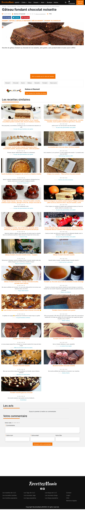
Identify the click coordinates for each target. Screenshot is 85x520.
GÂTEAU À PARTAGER (23, 21)
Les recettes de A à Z (9, 493)
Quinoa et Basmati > (12, 6)
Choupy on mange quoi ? (23, 183)
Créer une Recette (80, 2)
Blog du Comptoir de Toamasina (23, 264)
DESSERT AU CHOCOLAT (52, 21)
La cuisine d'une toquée (66, 346)
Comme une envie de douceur (65, 180)
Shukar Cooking (66, 321)
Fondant (44, 83)
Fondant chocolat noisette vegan (63, 339)
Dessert (7, 83)
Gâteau (30, 83)
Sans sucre (53, 83)
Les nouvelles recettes (9, 495)
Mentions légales (71, 501)
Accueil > (4, 6)
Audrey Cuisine (65, 373)
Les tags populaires (30, 498)
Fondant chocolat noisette (21, 339)
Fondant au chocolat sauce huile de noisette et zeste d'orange (63, 282)
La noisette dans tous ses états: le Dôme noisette (63, 147)
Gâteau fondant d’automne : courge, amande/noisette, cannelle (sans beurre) (21, 282)
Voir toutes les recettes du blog (36, 93)
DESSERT (5, 21)
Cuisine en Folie (23, 237)
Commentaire (10, 426)
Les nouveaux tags (30, 495)
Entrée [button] (24, 2)
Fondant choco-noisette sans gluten (63, 310)
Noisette (37, 83)
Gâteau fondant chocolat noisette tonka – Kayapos (21, 255)
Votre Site (58, 436)
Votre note (8, 423)
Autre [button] (42, 2)
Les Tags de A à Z (29, 493)
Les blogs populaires (51, 498)
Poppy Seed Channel (23, 291)
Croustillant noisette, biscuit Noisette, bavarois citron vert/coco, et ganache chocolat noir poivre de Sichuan (21, 229)
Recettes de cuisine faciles (23, 374)
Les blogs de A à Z (51, 493)
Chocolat (15, 83)
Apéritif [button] (17, 2)
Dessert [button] (36, 2)
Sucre (23, 83)
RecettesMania (7, 2)
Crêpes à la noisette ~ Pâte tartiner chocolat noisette (64, 174)
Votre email (35, 436)
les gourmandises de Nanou (23, 317)
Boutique (49, 2)
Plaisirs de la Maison (66, 292)
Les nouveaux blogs (51, 495)
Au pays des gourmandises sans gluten (23, 129)
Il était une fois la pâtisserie (66, 262)
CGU (67, 498)
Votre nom (9, 436)
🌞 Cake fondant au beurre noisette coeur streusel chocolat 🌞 (21, 310)
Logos (68, 495)
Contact (68, 493)
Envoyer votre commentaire (42, 444)
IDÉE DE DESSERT (37, 21)
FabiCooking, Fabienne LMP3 (66, 156)
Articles (56, 2)
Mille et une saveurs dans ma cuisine (23, 348)
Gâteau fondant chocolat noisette (63, 255)
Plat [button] (29, 2)
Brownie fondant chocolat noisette (64, 366)
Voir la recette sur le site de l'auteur (43, 76)
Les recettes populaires (9, 498)
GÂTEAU (12, 21)
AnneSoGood (23, 400)
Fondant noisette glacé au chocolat (21, 393)
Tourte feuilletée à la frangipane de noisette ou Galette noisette (21, 174)
